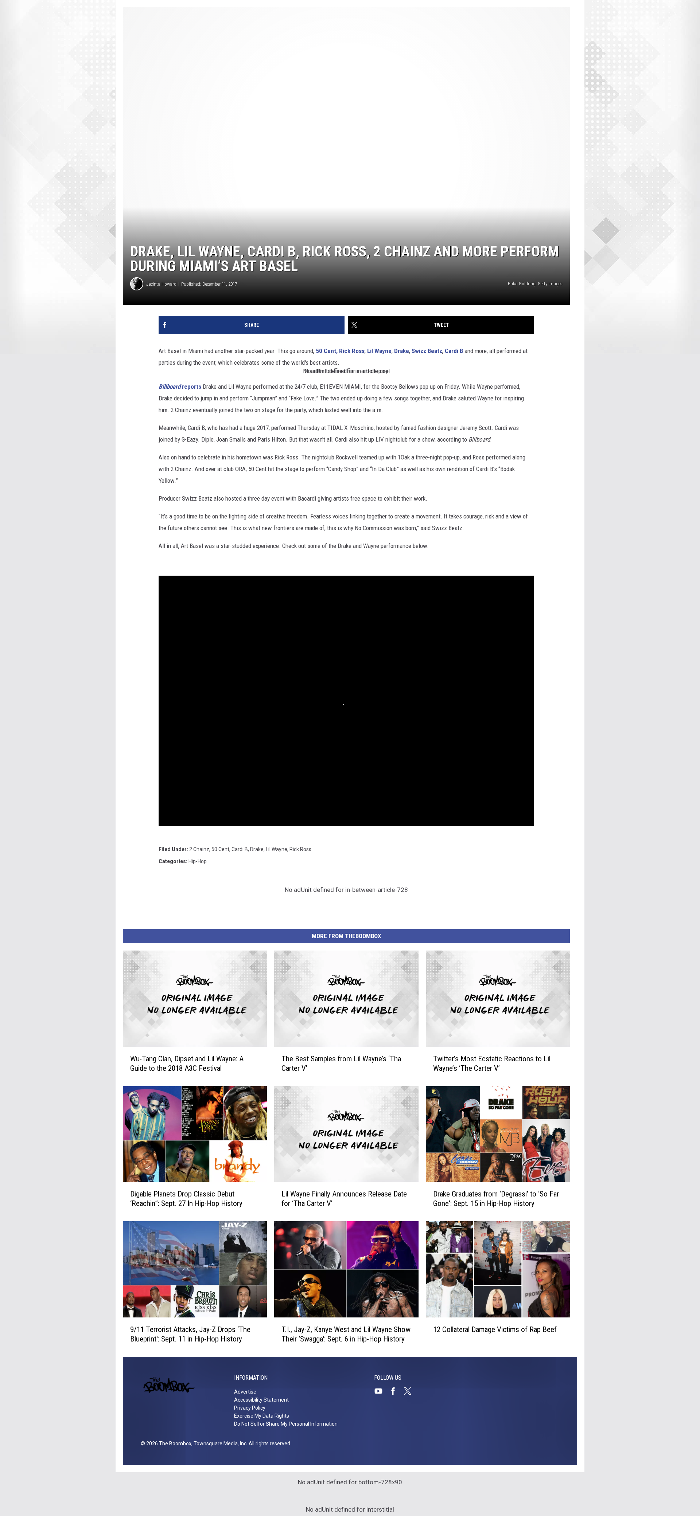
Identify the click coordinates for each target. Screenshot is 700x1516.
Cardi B (454, 350)
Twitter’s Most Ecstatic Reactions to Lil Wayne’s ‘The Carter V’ (492, 1063)
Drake (401, 350)
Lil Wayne (379, 350)
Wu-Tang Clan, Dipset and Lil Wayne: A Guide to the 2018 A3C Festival (187, 1063)
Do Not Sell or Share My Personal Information (286, 1424)
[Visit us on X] (410, 1391)
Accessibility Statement (261, 1400)
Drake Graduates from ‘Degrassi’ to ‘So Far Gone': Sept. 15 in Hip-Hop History (496, 1199)
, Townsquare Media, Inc (218, 1443)
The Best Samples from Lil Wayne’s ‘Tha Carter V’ (341, 1063)
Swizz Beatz (427, 350)
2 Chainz (199, 849)
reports (180, 386)
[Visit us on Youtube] (381, 1391)
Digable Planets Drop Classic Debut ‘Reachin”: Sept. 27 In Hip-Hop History (186, 1199)
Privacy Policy (249, 1408)
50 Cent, (327, 350)
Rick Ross (352, 350)
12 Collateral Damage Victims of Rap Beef (495, 1329)
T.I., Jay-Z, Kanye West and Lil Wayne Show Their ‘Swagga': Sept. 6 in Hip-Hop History (346, 1334)
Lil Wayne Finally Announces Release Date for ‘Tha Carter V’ (344, 1199)
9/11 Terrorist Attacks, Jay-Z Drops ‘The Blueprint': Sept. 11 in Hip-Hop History (190, 1334)
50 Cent (220, 849)
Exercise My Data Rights (261, 1416)
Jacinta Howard (161, 284)
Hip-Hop (197, 861)
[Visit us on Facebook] (396, 1391)
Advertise (245, 1392)
